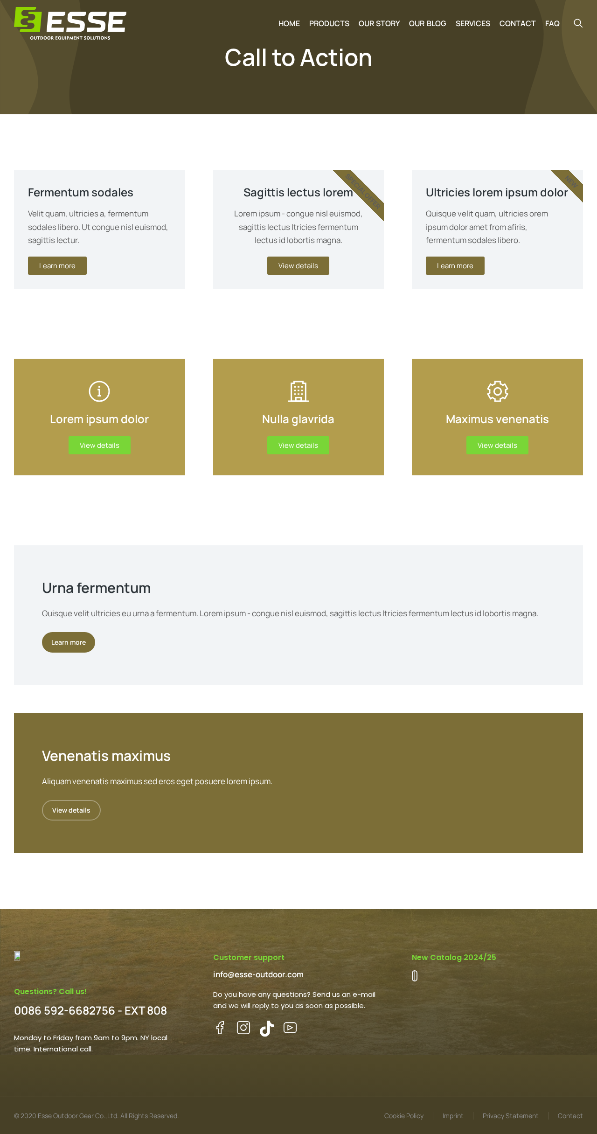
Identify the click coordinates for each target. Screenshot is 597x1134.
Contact (570, 1115)
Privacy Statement (511, 1115)
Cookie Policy (403, 1115)
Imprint (453, 1115)
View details (99, 445)
